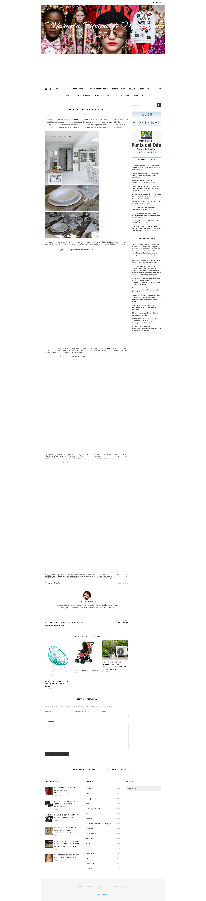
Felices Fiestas (91, 833)
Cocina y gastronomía (97, 89)
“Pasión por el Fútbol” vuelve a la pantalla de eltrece (143, 208)
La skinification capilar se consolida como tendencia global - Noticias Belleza (144, 268)
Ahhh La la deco (81, 119)
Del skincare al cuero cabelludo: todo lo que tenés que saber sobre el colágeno (146, 273)
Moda (66, 89)
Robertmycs (137, 305)
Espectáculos (118, 89)
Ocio (115, 95)
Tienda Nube (137, 288)
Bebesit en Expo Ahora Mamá (86, 670)
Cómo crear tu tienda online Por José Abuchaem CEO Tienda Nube (145, 290)
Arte (56, 89)
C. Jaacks (125, 887)
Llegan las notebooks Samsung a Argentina (145, 314)
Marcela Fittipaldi (54, 583)
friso (96, 454)
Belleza (132, 89)
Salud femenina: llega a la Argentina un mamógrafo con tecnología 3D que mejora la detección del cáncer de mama (146, 281)
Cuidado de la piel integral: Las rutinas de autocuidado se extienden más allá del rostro (146, 188)
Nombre (48, 711)
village (110, 242)
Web (104, 711)
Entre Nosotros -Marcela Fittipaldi (98, 823)
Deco (67, 95)
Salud (76, 95)
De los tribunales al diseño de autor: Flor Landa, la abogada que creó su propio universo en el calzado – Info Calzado (146, 248)
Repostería (90, 853)
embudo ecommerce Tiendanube (141, 328)
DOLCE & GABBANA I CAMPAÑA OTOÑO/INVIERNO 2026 (142, 182)
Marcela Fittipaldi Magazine (103, 25)
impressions (105, 349)
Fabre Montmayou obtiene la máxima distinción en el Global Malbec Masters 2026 (146, 167)
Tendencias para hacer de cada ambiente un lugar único (56, 684)
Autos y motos (102, 95)
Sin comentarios (123, 583)
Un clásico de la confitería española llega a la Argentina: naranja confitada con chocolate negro (146, 228)
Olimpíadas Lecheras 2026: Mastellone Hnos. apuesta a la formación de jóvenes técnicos (146, 299)
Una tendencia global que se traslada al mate (146, 330)
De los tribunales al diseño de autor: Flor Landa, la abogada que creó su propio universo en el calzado (145, 254)
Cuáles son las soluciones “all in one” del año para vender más (144, 307)
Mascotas (125, 95)
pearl (82, 576)
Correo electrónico (81, 711)
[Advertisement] (103, 70)
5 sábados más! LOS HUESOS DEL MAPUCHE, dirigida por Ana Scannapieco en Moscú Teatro (146, 321)
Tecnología (145, 89)
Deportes (138, 95)
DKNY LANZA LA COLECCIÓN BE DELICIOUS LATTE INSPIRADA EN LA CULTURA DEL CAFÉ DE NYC (146, 196)
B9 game (136, 313)
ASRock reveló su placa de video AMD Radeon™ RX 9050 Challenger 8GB (145, 174)
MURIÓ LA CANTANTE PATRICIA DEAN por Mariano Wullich (146, 262)
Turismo (87, 95)
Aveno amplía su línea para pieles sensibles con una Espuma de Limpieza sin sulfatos (146, 215)
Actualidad (78, 89)
